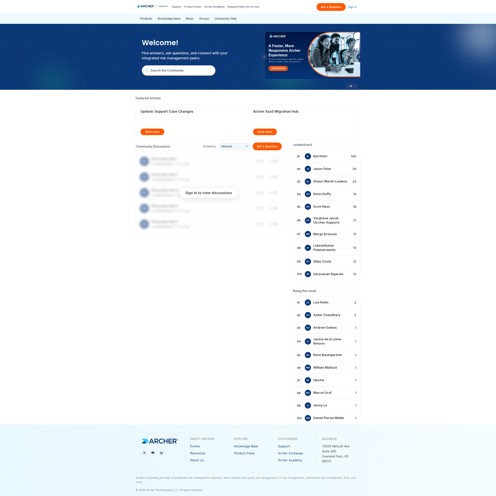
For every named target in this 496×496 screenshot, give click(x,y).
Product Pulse (192, 6)
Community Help (225, 18)
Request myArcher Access (243, 6)
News (190, 18)
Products (146, 18)
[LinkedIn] (161, 452)
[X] (144, 452)
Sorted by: (209, 146)
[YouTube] (153, 452)
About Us (197, 460)
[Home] (153, 6)
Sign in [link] (352, 7)
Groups (204, 18)
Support (176, 6)
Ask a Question (331, 7)
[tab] (348, 86)
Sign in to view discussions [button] (208, 193)
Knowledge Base (169, 18)
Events (195, 446)
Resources (197, 453)
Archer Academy (214, 6)
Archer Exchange (290, 453)
